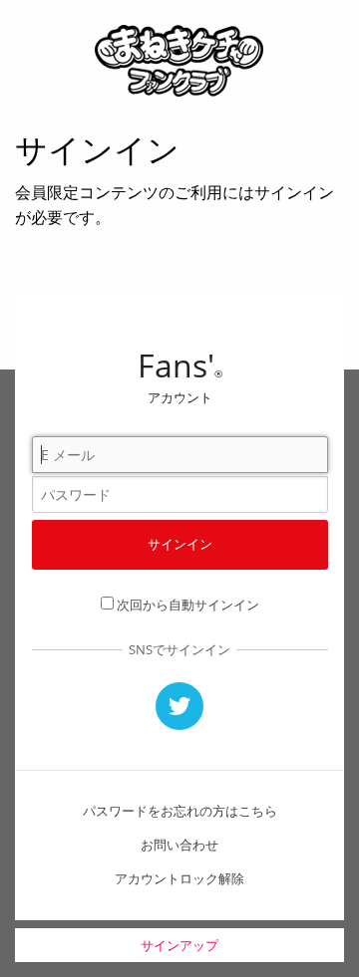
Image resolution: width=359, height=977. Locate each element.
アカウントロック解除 (179, 878)
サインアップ (179, 945)
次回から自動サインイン (188, 604)
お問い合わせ (179, 845)
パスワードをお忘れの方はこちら (180, 811)
